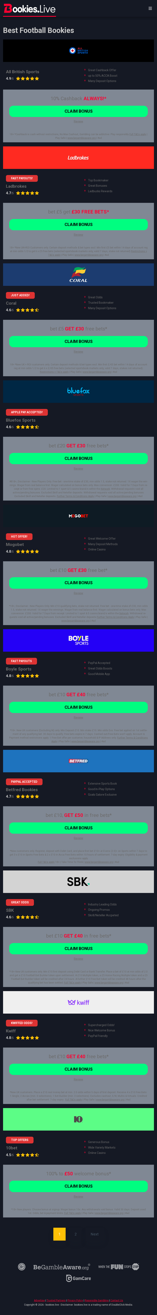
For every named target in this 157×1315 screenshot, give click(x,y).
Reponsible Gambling (97, 1300)
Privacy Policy (75, 1300)
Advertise (39, 1300)
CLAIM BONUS (79, 111)
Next (95, 1234)
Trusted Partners (56, 1300)
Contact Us (116, 1300)
